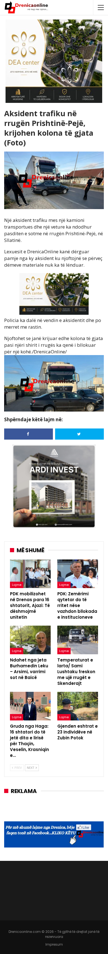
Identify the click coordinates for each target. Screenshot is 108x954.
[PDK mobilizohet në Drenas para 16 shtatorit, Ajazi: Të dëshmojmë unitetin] (30, 573)
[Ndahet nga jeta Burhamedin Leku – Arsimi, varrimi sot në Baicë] (30, 640)
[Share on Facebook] (28, 434)
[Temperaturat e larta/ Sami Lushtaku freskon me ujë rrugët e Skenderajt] (77, 640)
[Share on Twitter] (79, 434)
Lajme (16, 585)
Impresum (54, 944)
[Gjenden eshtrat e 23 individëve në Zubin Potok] (77, 706)
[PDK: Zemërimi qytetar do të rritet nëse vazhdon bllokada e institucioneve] (77, 573)
